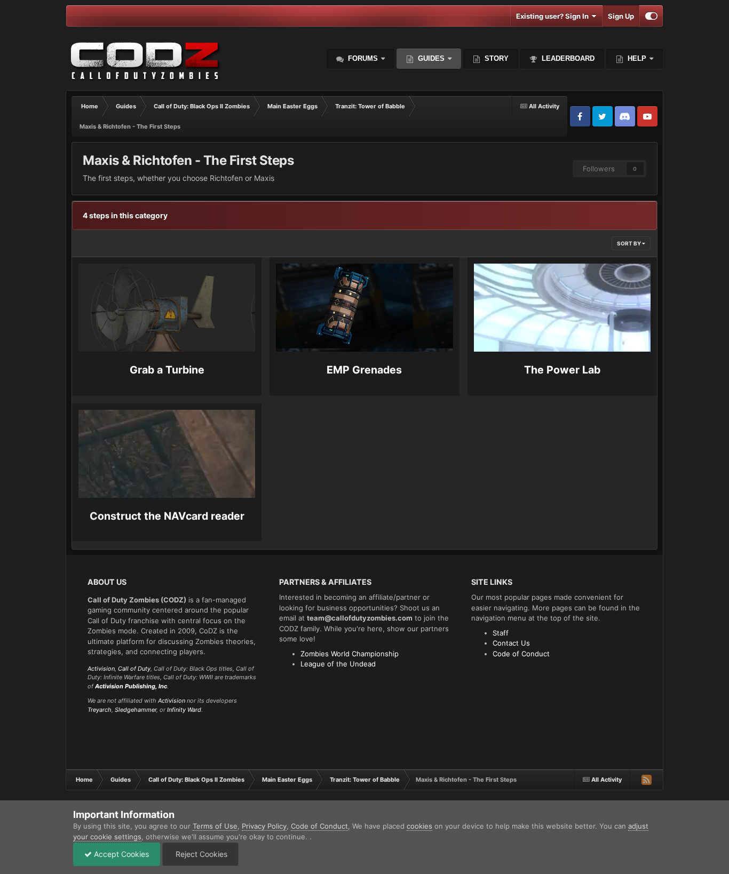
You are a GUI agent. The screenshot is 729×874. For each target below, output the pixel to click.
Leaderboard (567, 58)
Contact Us (511, 643)
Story (495, 58)
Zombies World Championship (349, 653)
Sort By (629, 243)
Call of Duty (134, 668)
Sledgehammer (135, 709)
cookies (419, 826)
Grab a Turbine (167, 369)
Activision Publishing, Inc (131, 686)
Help (635, 58)
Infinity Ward (184, 709)
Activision (101, 668)
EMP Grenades (364, 369)
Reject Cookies (200, 854)
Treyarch (100, 709)
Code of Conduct (521, 653)
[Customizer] (651, 16)
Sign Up (621, 16)
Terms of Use (215, 826)
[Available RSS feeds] (646, 779)
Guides (431, 58)
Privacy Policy (264, 826)
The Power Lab (562, 369)
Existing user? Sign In (554, 16)
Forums (362, 58)
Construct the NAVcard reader (167, 516)
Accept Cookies (120, 854)
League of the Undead (338, 664)
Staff (501, 633)
